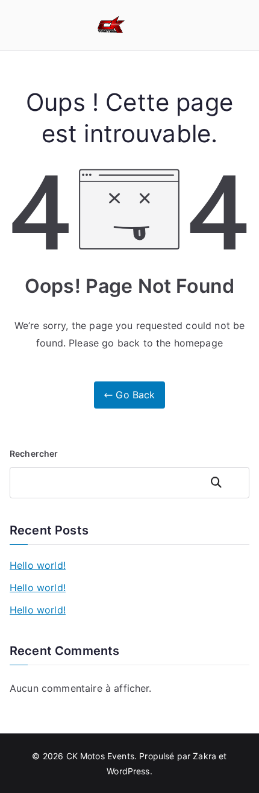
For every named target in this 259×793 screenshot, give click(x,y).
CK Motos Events (100, 756)
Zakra (204, 756)
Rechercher (34, 453)
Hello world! (38, 565)
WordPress (128, 771)
